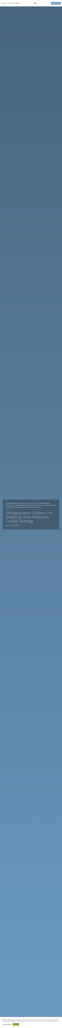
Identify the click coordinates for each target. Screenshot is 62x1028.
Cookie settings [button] (7, 1024)
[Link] (10, 3)
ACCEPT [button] (16, 1024)
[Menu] (35, 3)
